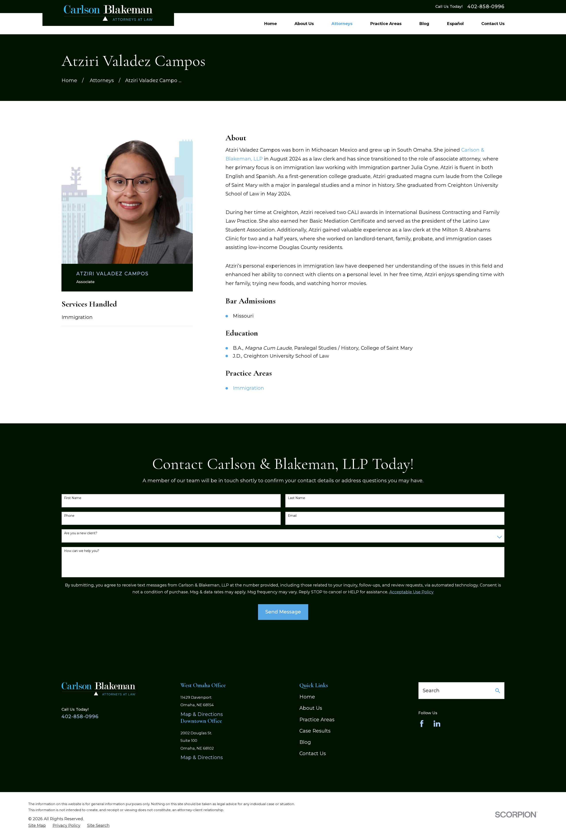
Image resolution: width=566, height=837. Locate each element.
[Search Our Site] (497, 690)
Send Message (283, 612)
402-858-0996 (486, 6)
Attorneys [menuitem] (341, 23)
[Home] (108, 13)
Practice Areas (317, 720)
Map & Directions (201, 714)
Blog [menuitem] (424, 23)
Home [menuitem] (270, 23)
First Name (72, 498)
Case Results (315, 731)
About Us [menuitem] (304, 23)
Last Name (296, 498)
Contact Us (312, 753)
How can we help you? (81, 551)
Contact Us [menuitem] (493, 23)
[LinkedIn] (437, 723)
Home (307, 697)
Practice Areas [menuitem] (386, 23)
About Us (310, 708)
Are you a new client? (80, 533)
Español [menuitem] (455, 23)
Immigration (77, 317)
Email (292, 516)
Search (431, 691)
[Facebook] (421, 723)
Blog (305, 742)
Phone (69, 516)
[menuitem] (37, 825)
